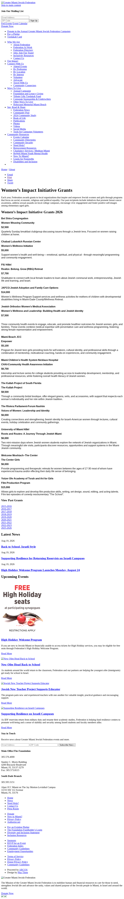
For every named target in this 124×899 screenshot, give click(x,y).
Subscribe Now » (67, 745)
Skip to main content (11, 5)
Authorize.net (13, 822)
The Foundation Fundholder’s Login (24, 830)
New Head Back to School (20, 664)
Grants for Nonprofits (23, 159)
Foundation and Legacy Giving (28, 93)
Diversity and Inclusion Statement (23, 832)
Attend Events (20, 66)
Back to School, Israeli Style (18, 546)
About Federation (21, 44)
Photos (16, 123)
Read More (6, 653)
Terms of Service (15, 856)
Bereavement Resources (24, 148)
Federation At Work (22, 47)
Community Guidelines (18, 848)
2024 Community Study (24, 115)
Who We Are (13, 42)
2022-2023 (6, 525)
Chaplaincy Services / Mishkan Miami (31, 150)
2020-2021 (6, 519)
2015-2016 (6, 506)
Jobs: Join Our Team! (23, 53)
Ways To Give (14, 88)
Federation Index (15, 846)
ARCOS (23, 869)
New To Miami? (21, 156)
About (12, 169)
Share (10, 180)
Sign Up (33, 20)
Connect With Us (15, 63)
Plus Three (23, 872)
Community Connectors (24, 85)
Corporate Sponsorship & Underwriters (32, 99)
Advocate (18, 80)
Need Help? (19, 145)
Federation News (21, 110)
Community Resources (18, 134)
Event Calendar (20, 23)
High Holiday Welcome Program (21, 639)
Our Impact (12, 61)
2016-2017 (6, 509)
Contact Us (18, 58)
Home (4, 169)
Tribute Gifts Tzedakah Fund (27, 96)
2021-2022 (6, 522)
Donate (10, 814)
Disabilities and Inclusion (25, 161)
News (10, 800)
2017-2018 (6, 511)
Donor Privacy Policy (17, 862)
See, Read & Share (16, 107)
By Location (19, 72)
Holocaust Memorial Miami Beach (29, 104)
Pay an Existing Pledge (18, 827)
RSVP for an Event (16, 843)
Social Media (19, 129)
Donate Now (7, 26)
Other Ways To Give (23, 101)
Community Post (21, 112)
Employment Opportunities (20, 851)
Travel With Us (20, 82)
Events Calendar (21, 137)
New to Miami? (14, 816)
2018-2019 (6, 514)
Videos (16, 126)
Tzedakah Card (14, 37)
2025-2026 (6, 528)
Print (9, 177)
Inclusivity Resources (23, 55)
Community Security (23, 142)
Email (10, 174)
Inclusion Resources (16, 835)
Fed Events (6, 23)
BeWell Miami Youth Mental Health (30, 153)
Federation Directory (23, 50)
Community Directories (24, 140)
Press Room (13, 808)
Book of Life (19, 118)
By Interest (18, 74)
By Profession (20, 69)
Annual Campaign (22, 91)
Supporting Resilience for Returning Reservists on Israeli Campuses (43, 558)
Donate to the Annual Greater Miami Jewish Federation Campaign (38, 31)
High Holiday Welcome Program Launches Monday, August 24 (40, 570)
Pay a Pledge (13, 34)
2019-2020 (6, 517)
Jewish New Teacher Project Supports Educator (30, 689)
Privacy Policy (14, 819)
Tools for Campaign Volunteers (28, 131)
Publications (19, 121)
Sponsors (11, 840)
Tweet (10, 182)
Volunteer (18, 77)
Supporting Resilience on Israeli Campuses (27, 713)
